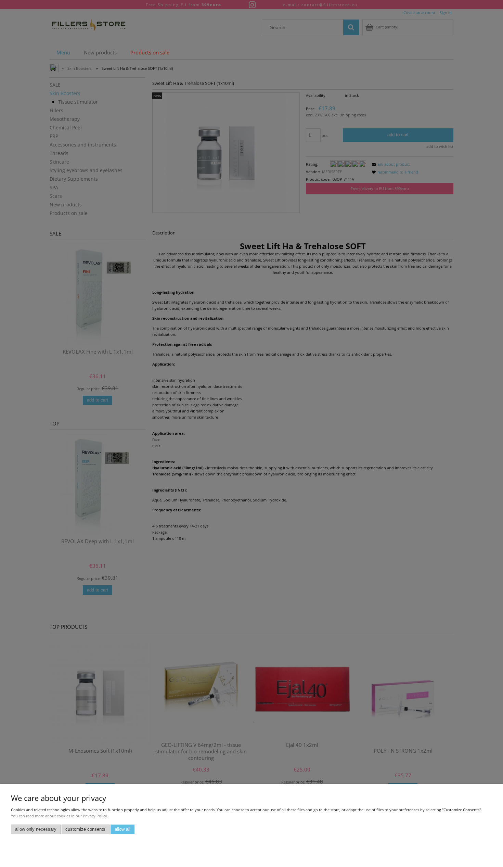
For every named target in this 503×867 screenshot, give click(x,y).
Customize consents (85, 829)
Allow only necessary (35, 829)
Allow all (122, 829)
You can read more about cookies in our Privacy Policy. (59, 815)
